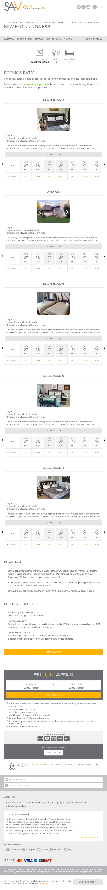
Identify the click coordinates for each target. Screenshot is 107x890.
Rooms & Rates (24, 39)
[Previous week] (2, 163)
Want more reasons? (91, 837)
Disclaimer (30, 802)
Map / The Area (53, 39)
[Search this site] (78, 7)
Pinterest (58, 849)
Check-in (31, 684)
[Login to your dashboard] (83, 7)
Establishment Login (17, 806)
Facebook (15, 849)
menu (95, 7)
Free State (43, 22)
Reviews (39, 39)
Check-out (76, 684)
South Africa (10, 22)
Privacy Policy (44, 802)
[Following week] (105, 163)
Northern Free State (60, 22)
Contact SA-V (14, 802)
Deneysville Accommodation (85, 22)
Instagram (31, 849)
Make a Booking (93, 39)
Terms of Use (80, 802)
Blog (70, 849)
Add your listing (88, 882)
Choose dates (53, 154)
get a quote (53, 652)
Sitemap (44, 883)
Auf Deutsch (54, 752)
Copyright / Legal (63, 802)
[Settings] (88, 7)
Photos (68, 39)
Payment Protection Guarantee (33, 718)
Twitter (44, 849)
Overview (9, 39)
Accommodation (28, 22)
